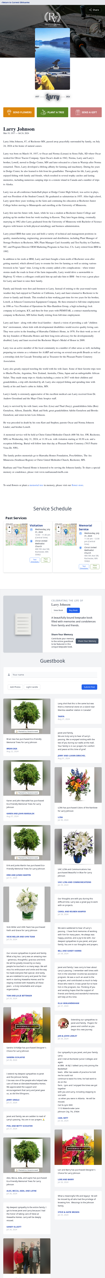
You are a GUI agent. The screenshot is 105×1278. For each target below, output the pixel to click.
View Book (58, 610)
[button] (16, 532)
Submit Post (89, 687)
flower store (77, 485)
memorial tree (36, 485)
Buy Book (73, 610)
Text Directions (35, 560)
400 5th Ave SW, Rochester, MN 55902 (42, 552)
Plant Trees (45, 560)
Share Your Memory (87, 641)
